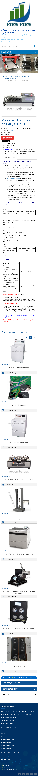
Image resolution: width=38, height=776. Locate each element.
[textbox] (19, 46)
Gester (12, 130)
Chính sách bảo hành (8, 745)
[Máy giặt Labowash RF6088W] (19, 351)
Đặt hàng (8, 138)
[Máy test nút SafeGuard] (19, 388)
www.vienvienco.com (8, 723)
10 (29, 678)
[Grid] (30, 337)
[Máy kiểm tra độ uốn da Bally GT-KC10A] (19, 100)
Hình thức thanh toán (8, 739)
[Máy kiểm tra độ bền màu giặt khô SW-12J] (19, 537)
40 (32, 678)
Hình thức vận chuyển (8, 742)
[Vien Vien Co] (19, 72)
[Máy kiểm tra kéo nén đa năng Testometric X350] (19, 500)
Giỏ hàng (4, 734)
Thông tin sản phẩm (9, 157)
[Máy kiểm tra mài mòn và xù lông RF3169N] (19, 463)
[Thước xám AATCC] (19, 649)
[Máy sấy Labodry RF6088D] (19, 426)
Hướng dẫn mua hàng (8, 737)
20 (31, 678)
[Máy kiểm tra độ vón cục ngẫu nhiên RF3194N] (19, 612)
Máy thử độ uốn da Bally (13, 178)
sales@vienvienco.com (13, 42)
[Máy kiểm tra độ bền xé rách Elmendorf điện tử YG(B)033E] (19, 575)
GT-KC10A (25, 165)
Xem (27, 337)
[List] (34, 337)
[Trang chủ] (19, 14)
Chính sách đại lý (6, 748)
